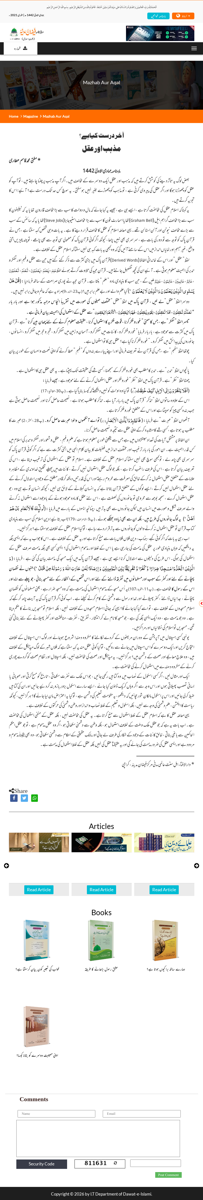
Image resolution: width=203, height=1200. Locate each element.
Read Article (39, 889)
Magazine (30, 116)
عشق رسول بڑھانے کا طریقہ (101, 969)
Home (13, 116)
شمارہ (17, 48)
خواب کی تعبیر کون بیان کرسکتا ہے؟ (37, 969)
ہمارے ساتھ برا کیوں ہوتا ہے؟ (166, 969)
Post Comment (168, 1175)
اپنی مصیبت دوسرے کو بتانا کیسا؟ (37, 1055)
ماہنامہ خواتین (158, 15)
